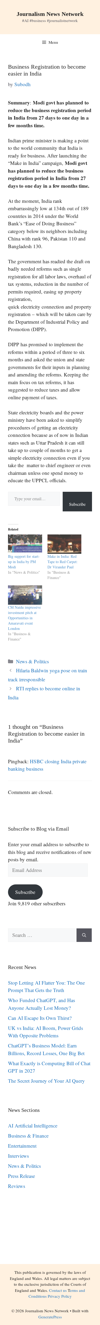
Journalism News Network (50, 14)
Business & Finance (28, 1135)
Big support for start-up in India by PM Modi (24, 561)
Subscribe (77, 504)
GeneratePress (50, 1316)
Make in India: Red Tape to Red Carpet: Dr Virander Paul (62, 561)
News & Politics (32, 661)
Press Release (21, 1176)
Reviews (16, 1186)
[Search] (84, 935)
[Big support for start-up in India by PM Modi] (25, 544)
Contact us (58, 1290)
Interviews (18, 1155)
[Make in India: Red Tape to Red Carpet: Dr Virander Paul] (64, 544)
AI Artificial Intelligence (32, 1125)
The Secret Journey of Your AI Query (46, 1080)
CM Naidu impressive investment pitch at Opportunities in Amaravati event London (24, 618)
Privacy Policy (60, 1296)
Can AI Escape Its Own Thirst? (39, 1018)
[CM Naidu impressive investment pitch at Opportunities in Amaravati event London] (25, 595)
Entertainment (22, 1145)
